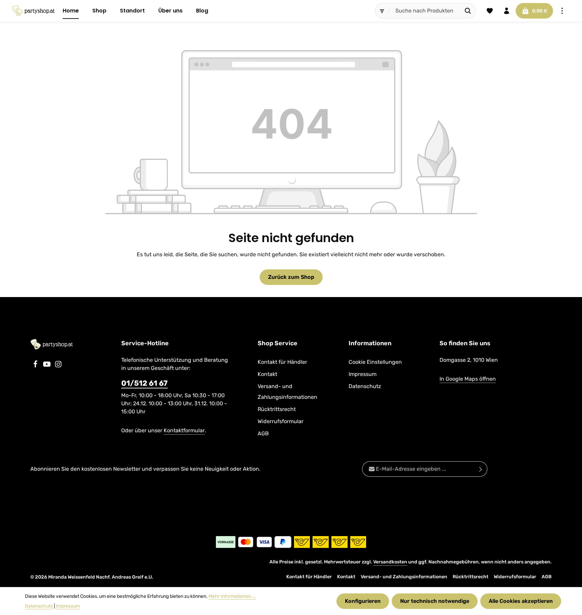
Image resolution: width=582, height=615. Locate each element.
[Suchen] (468, 11)
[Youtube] (47, 366)
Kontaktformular (184, 430)
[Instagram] (58, 366)
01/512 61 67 (144, 383)
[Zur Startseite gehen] (33, 10)
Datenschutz (365, 386)
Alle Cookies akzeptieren (521, 601)
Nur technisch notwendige (434, 601)
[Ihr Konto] (506, 11)
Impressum (363, 374)
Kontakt (267, 374)
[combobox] (425, 11)
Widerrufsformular (280, 421)
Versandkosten (390, 562)
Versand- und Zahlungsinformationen (287, 391)
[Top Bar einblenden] (562, 11)
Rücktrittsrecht (277, 409)
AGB (263, 433)
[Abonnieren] (480, 469)
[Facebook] (36, 366)
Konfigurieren (363, 601)
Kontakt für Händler (282, 362)
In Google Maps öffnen (468, 379)
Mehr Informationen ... (232, 596)
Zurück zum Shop (291, 277)
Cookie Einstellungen (375, 362)
